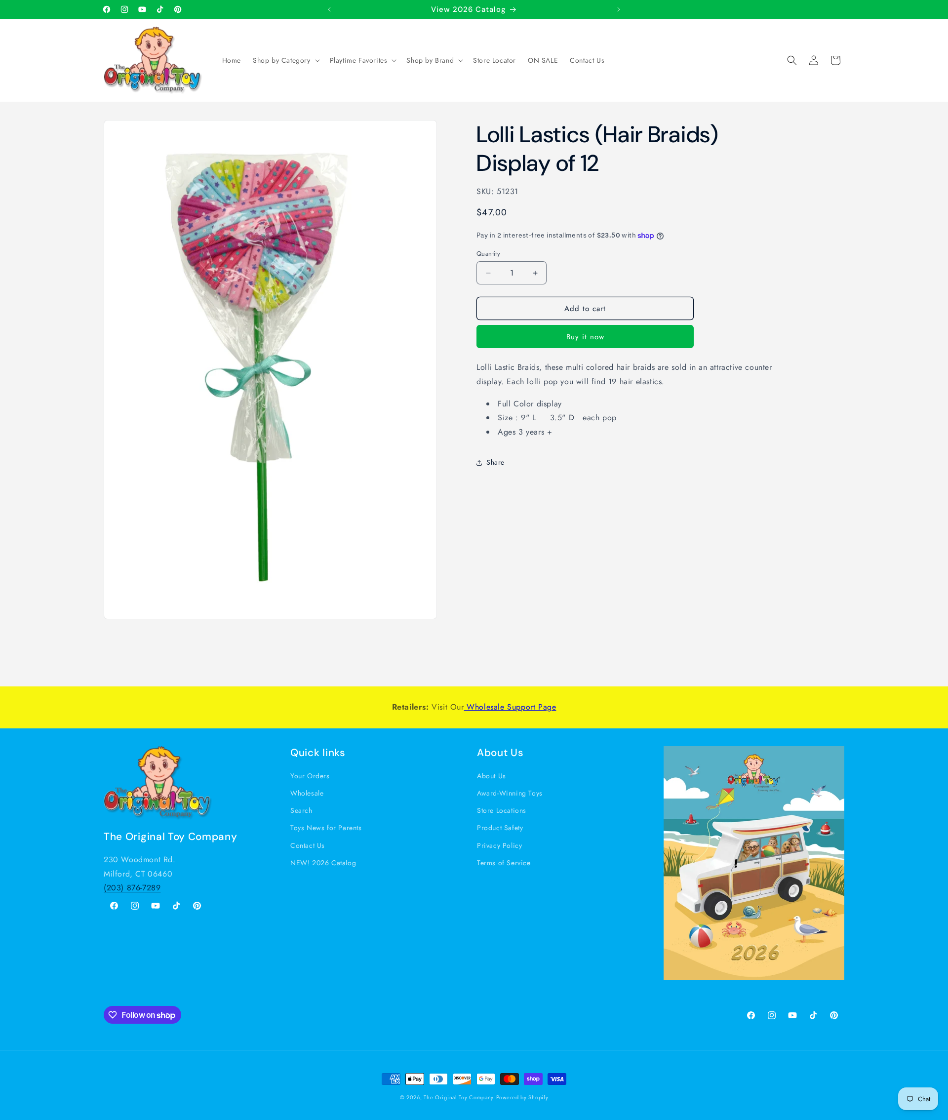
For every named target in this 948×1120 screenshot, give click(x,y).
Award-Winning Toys (510, 793)
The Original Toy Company (459, 1097)
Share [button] (495, 463)
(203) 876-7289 (132, 887)
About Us (491, 776)
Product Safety (500, 828)
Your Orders (310, 776)
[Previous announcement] (329, 9)
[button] (285, 60)
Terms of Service (504, 863)
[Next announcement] (619, 9)
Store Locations (501, 810)
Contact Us (307, 845)
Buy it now (585, 337)
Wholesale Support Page (510, 707)
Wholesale (306, 793)
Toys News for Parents (326, 828)
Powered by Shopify (522, 1097)
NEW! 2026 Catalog (323, 863)
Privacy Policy (499, 845)
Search (301, 810)
